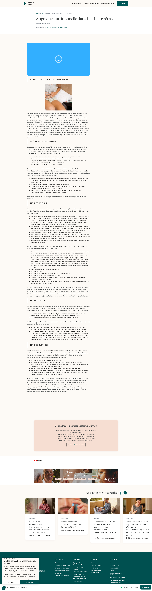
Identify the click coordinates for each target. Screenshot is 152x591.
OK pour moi (29, 582)
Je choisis (11, 582)
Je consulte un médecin (76, 445)
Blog (42, 13)
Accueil (38, 13)
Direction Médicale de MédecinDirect (57, 27)
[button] (76, 4)
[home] (30, 3)
